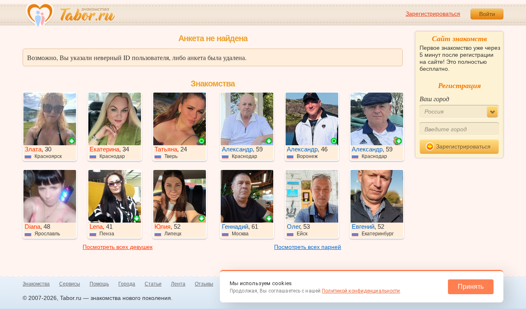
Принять (471, 286)
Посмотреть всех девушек (117, 247)
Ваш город (434, 98)
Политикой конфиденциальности (361, 291)
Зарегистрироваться (433, 13)
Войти (487, 14)
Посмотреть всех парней (307, 247)
